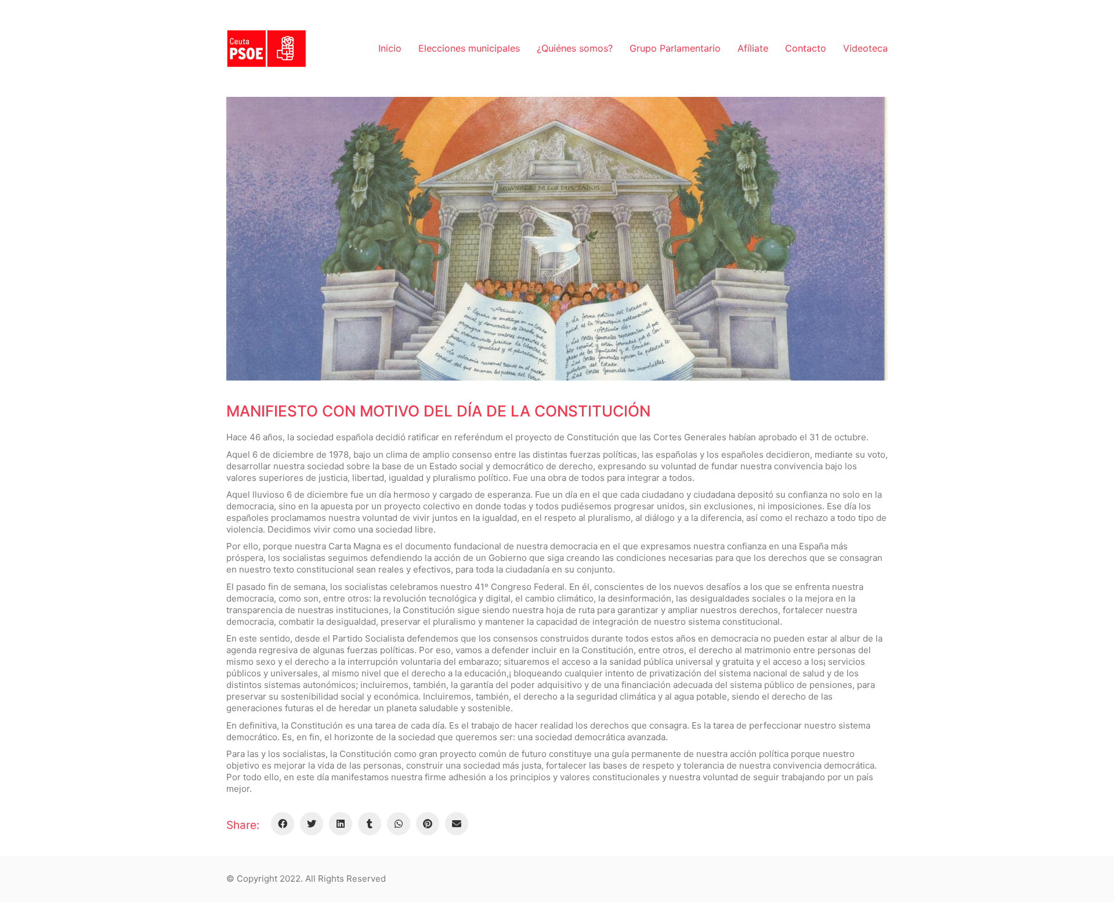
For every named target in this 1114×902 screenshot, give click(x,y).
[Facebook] (282, 823)
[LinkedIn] (340, 823)
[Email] (456, 823)
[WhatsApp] (398, 823)
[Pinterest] (427, 823)
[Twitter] (311, 823)
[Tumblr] (369, 823)
